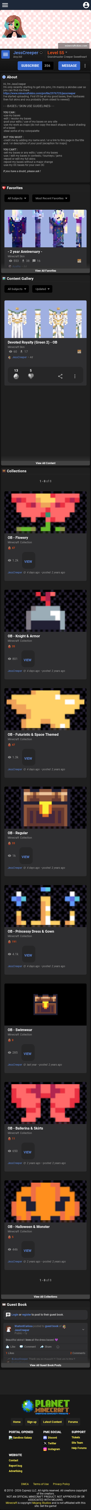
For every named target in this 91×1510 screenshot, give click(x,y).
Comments (77, 1353)
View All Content (45, 463)
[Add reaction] (58, 1347)
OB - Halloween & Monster (29, 1227)
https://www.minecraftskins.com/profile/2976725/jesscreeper (39, 93)
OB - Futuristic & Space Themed (33, 734)
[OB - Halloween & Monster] (45, 1201)
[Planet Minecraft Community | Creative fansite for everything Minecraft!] (45, 1407)
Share (48, 1346)
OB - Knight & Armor (24, 636)
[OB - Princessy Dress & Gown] (45, 906)
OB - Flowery (18, 538)
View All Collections (45, 1296)
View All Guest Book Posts (45, 1365)
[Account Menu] (86, 5)
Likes (10, 1353)
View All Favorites (45, 270)
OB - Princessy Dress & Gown (31, 931)
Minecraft (11, 1502)
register (26, 1314)
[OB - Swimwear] (45, 1004)
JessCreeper (19, 357)
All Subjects (15, 198)
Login (14, 1314)
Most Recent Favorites (50, 198)
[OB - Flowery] (45, 512)
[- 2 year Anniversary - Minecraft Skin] (45, 228)
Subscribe (30, 66)
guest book (51, 1326)
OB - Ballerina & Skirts (25, 1128)
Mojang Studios (41, 1502)
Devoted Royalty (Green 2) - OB (32, 342)
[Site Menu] (5, 5)
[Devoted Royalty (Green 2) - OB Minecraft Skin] (45, 319)
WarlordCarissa (23, 1326)
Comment (30, 1346)
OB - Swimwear (20, 1030)
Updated (41, 289)
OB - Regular (18, 833)
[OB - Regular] (45, 807)
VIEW (28, 562)
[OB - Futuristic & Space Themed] (45, 709)
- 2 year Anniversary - (25, 252)
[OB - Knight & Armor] (45, 611)
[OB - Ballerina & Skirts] (45, 1103)
